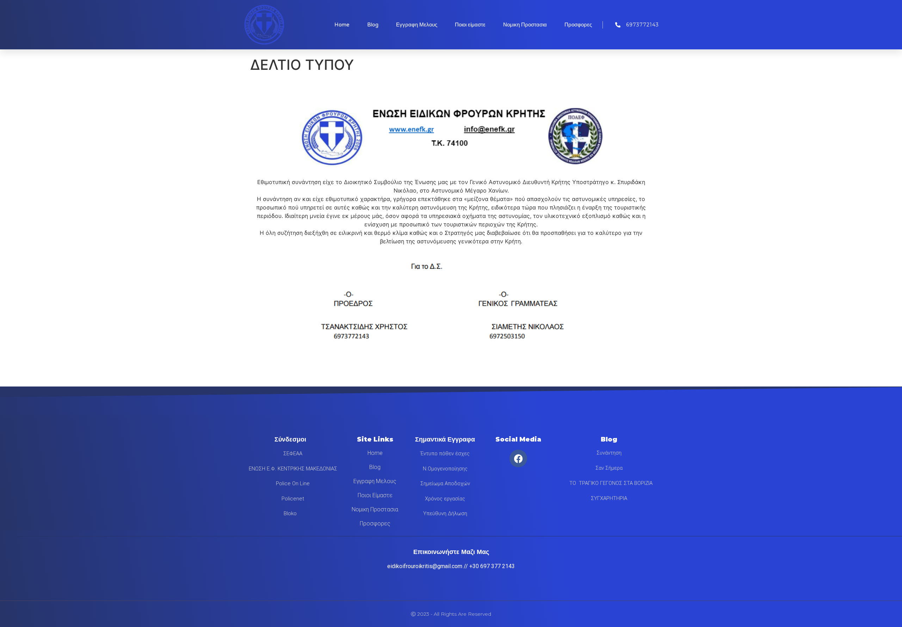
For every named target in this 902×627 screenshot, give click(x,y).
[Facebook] (518, 458)
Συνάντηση (609, 453)
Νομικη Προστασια (525, 25)
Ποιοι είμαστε (470, 25)
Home (342, 25)
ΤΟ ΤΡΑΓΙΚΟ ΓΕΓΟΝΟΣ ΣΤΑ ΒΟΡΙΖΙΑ (609, 483)
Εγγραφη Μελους (416, 25)
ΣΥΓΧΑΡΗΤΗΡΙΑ (609, 498)
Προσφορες (578, 25)
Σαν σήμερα (609, 468)
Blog (372, 25)
